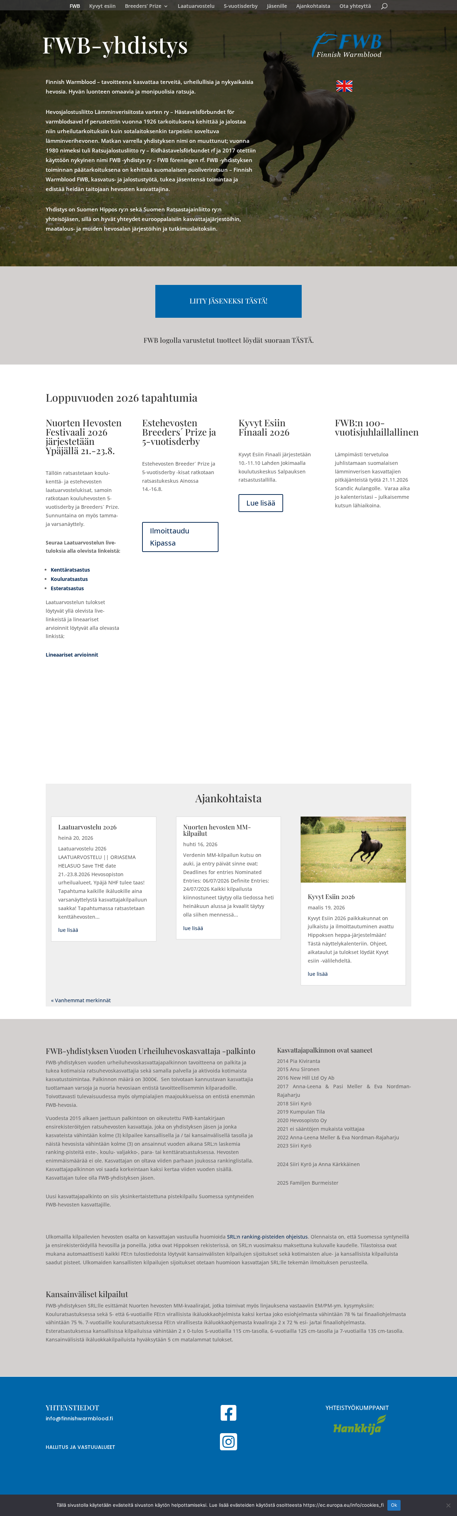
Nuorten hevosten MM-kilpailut (217, 830)
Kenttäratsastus (70, 569)
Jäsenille (277, 6)
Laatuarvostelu (196, 6)
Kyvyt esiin (102, 6)
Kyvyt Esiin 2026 (331, 896)
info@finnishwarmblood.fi (79, 1418)
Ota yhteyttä (355, 6)
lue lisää (68, 930)
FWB (75, 6)
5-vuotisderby (241, 6)
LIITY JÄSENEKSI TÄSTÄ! (228, 300)
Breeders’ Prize (143, 6)
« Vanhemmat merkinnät (81, 1000)
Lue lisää (260, 503)
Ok (394, 1505)
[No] (448, 1505)
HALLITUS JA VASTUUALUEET (80, 1447)
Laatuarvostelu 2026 (87, 827)
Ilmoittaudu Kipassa (169, 537)
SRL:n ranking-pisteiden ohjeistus (267, 1236)
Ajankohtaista (313, 6)
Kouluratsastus (69, 579)
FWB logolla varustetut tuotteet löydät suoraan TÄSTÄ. (229, 340)
